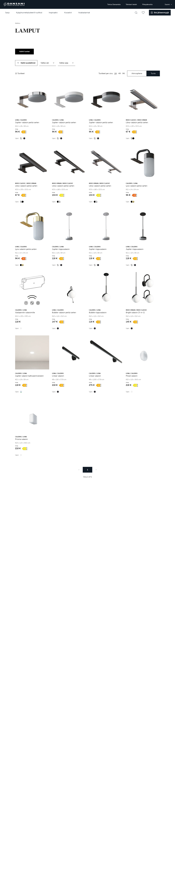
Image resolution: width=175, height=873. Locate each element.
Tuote (153, 73)
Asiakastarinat (84, 12)
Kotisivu (17, 23)
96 (123, 73)
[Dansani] (14, 4)
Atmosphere (137, 73)
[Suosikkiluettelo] (143, 12)
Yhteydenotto (147, 4)
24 (115, 73)
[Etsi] (136, 12)
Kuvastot (68, 12)
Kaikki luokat (24, 51)
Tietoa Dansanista (113, 4)
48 (119, 73)
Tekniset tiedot (131, 4)
